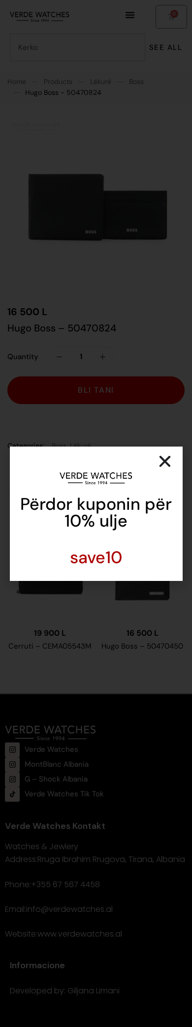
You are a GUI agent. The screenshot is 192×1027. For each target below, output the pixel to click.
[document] (96, 513)
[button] (165, 461)
